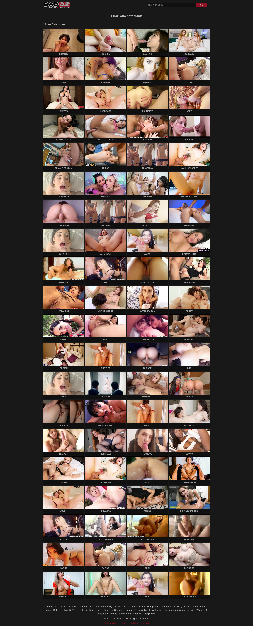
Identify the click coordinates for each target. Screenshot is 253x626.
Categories (111, 623)
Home (146, 623)
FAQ (124, 623)
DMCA (134, 623)
